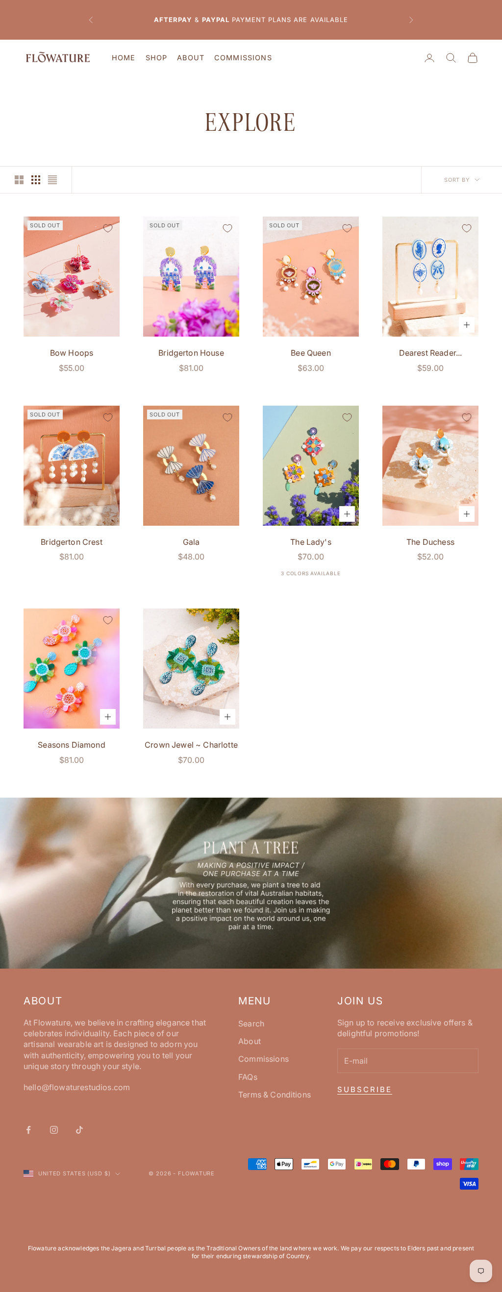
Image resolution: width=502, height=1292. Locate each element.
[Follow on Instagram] (54, 1130)
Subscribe (364, 1089)
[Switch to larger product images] (19, 180)
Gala (191, 542)
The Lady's (310, 542)
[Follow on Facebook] (28, 1130)
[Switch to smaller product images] (35, 180)
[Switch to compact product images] (52, 180)
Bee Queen (310, 353)
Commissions (243, 57)
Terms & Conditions (274, 1094)
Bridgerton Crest (71, 542)
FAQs (247, 1077)
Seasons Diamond (71, 745)
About (190, 57)
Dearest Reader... (430, 353)
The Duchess (430, 542)
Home (124, 57)
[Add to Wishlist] (108, 228)
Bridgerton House (191, 353)
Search (251, 1023)
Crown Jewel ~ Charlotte (191, 745)
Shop (157, 57)
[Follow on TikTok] (79, 1130)
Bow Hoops (71, 353)
